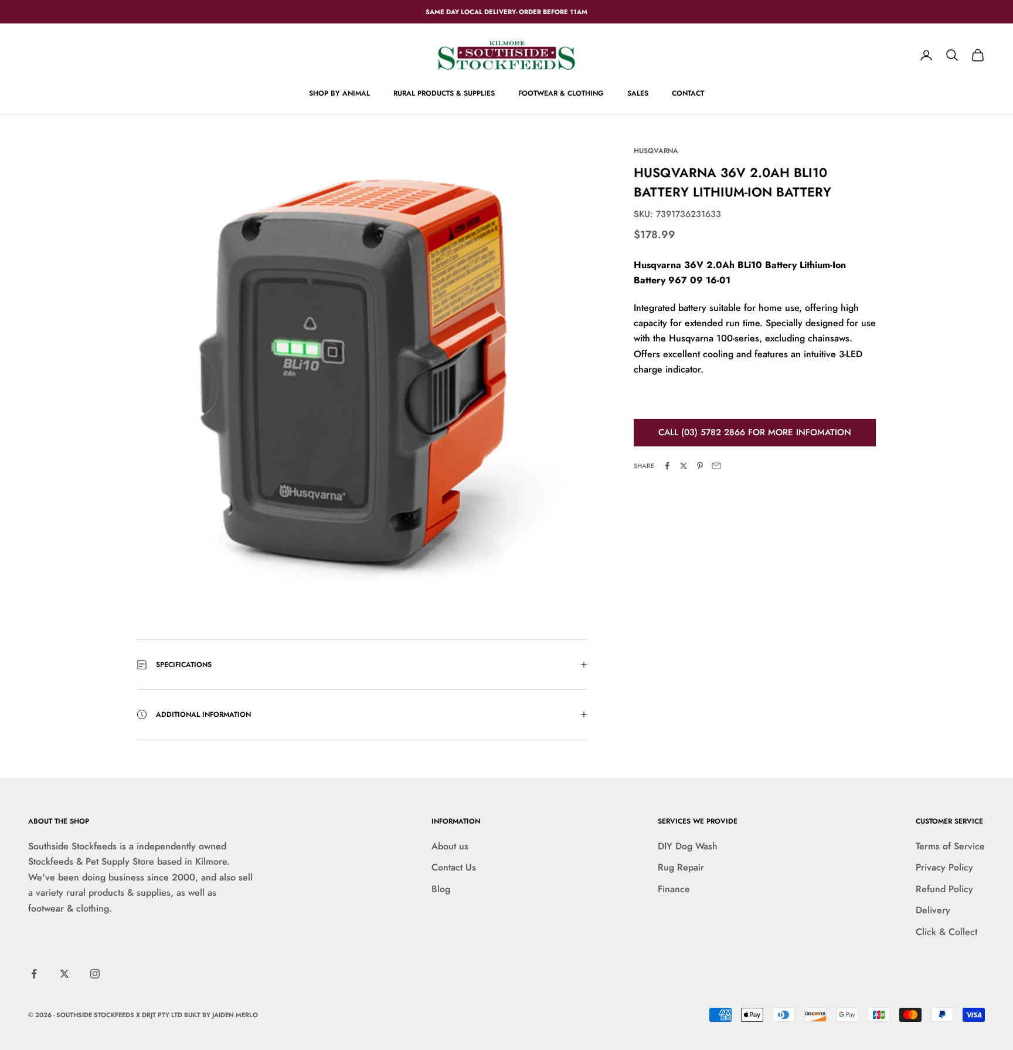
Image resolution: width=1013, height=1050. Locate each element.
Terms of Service (950, 846)
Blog (440, 889)
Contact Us (453, 867)
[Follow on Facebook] (34, 974)
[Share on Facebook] (667, 465)
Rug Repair (681, 867)
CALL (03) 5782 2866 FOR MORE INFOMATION (754, 432)
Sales (637, 93)
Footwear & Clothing (561, 93)
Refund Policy (944, 889)
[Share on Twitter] (683, 465)
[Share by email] (716, 465)
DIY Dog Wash (688, 846)
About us (449, 846)
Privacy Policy (944, 867)
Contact (688, 93)
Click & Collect (946, 932)
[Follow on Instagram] (95, 974)
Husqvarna (656, 150)
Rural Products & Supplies (444, 93)
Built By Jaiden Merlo (221, 1014)
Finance (674, 889)
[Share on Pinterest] (700, 465)
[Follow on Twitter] (64, 974)
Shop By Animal (339, 93)
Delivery (933, 910)
